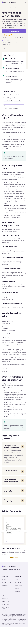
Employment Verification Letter (11, 548)
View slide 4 (17, 557)
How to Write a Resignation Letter (12, 101)
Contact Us (18, 582)
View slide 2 (13, 557)
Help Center (18, 585)
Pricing (17, 588)
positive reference (13, 139)
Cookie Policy (5, 604)
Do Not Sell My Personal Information (5, 609)
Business (11, 7)
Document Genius (5, 7)
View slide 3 (15, 557)
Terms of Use (5, 598)
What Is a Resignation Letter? (11, 94)
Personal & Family (6, 582)
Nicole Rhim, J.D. (6, 44)
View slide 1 (11, 557)
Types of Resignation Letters (11, 98)
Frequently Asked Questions (11, 108)
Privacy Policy (5, 601)
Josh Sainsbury (10, 43)
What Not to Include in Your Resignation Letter (14, 104)
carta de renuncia (9, 158)
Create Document (14, 31)
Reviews (17, 591)
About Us (17, 579)
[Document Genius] (9, 2)
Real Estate (5, 585)
